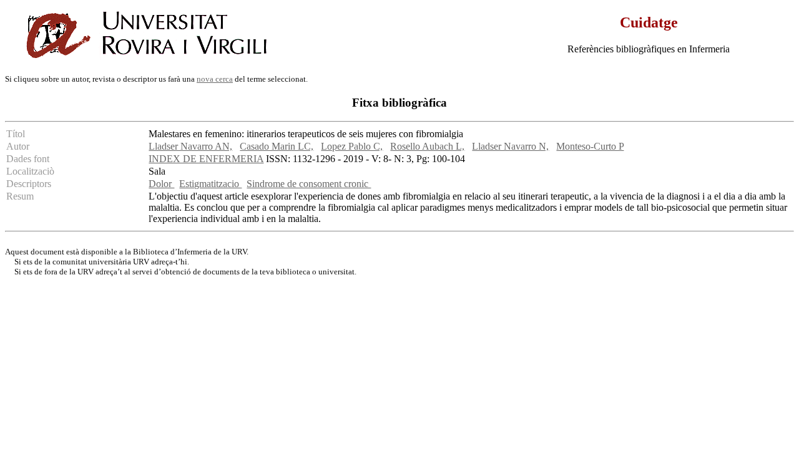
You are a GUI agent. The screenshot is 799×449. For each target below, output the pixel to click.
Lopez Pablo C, (352, 146)
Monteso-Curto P (590, 146)
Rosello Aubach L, (427, 146)
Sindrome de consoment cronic (309, 183)
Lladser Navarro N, (510, 146)
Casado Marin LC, (276, 146)
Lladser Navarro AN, (190, 146)
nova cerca (215, 79)
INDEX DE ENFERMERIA (206, 158)
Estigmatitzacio (210, 183)
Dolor (161, 183)
